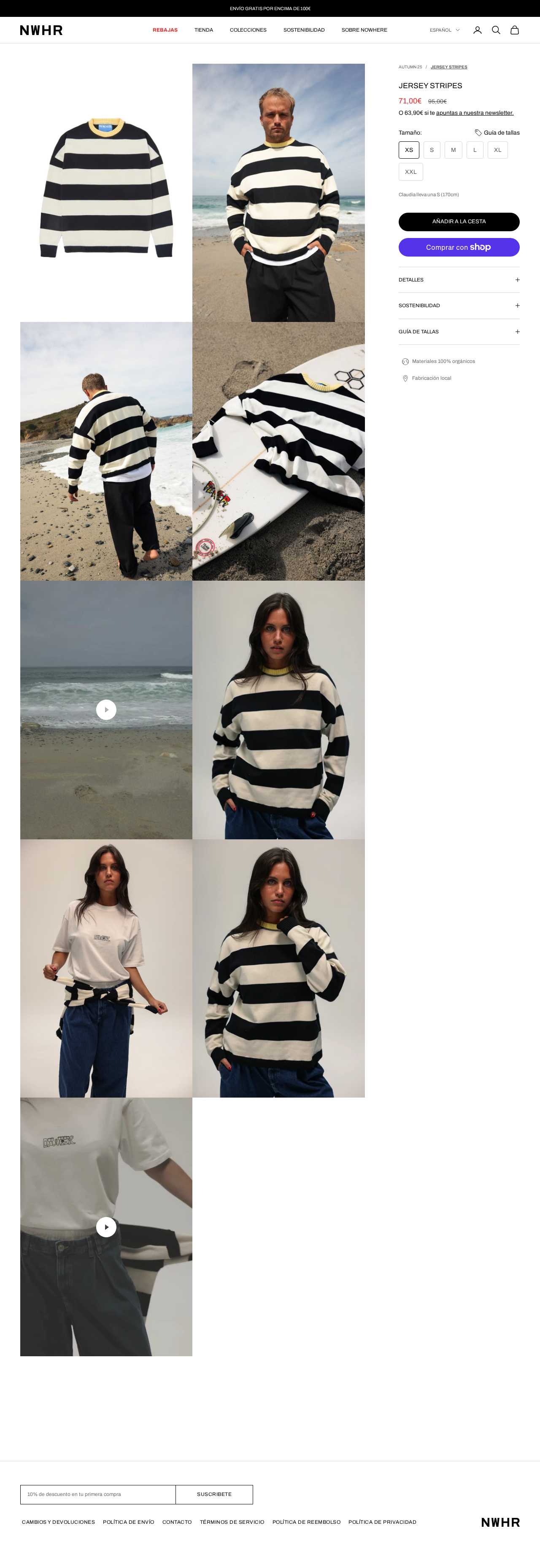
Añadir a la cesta (459, 221)
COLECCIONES (248, 30)
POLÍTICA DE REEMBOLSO (307, 1522)
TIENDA (203, 30)
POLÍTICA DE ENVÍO (128, 1522)
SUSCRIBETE (214, 1494)
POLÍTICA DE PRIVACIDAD (382, 1522)
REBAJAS (165, 30)
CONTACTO (177, 1522)
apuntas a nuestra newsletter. (475, 113)
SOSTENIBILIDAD (304, 30)
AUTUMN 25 (410, 67)
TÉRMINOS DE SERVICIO (232, 1522)
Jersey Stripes (449, 67)
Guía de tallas (502, 133)
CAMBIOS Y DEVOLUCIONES (58, 1522)
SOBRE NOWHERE (364, 30)
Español (440, 29)
